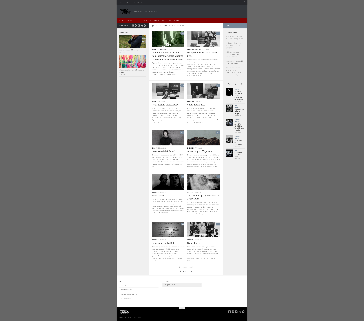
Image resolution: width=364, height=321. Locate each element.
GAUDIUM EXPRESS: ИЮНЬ (238, 155)
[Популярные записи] (235, 84)
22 (183, 132)
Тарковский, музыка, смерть (239, 112)
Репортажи (166, 20)
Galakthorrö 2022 (196, 104)
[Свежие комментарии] (241, 84)
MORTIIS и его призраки (234, 39)
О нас (120, 2)
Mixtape (177, 20)
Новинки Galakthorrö (163, 151)
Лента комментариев (129, 294)
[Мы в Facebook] (133, 25)
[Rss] (142, 25)
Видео (121, 20)
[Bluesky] (145, 25)
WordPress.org (126, 298)
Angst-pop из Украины (199, 151)
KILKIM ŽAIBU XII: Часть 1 (129, 50)
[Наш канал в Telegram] (136, 25)
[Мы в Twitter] (139, 25)
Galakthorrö (158, 195)
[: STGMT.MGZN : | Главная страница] (125, 11)
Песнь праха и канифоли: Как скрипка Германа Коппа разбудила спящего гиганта (167, 56)
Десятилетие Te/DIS (163, 243)
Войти (123, 285)
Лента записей (126, 290)
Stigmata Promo (140, 2)
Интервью (131, 20)
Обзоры (157, 20)
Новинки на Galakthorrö (165, 104)
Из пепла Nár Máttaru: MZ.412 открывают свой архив (239, 95)
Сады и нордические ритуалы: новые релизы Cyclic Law (235, 72)
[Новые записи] (229, 84)
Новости (147, 20)
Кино (139, 20)
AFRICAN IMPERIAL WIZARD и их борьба (239, 127)
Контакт (128, 2)
